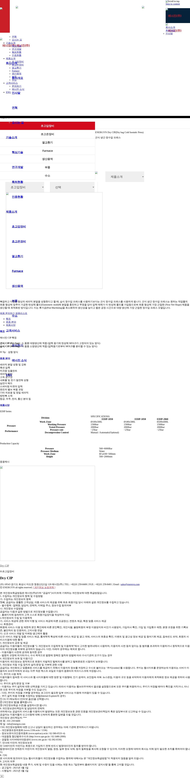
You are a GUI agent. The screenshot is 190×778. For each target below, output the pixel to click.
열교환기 (47, 142)
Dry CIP (4, 565)
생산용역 (47, 159)
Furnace (47, 150)
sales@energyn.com (130, 584)
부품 (47, 167)
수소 (47, 175)
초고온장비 (47, 134)
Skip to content (173, 4)
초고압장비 (47, 125)
